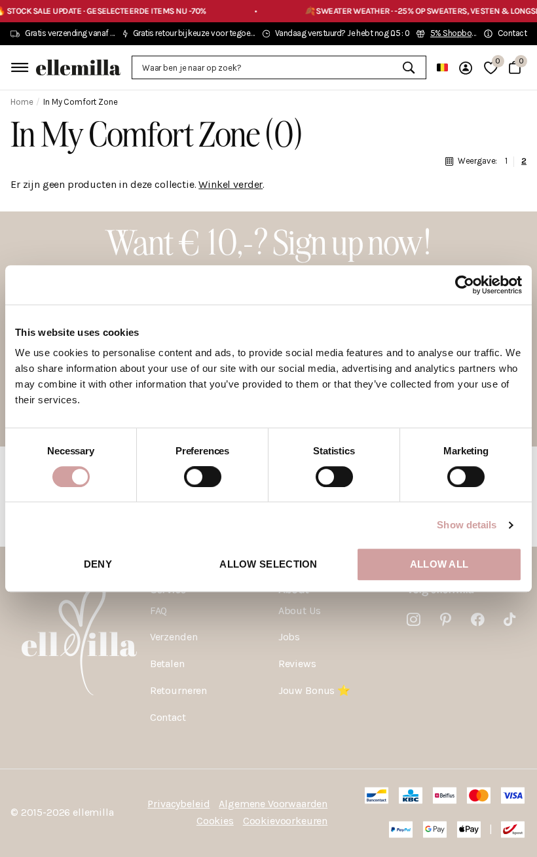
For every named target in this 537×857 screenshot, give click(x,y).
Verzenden (174, 636)
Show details (466, 524)
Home (21, 102)
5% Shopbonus (457, 33)
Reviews (297, 663)
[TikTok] (509, 620)
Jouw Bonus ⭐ (314, 690)
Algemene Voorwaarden (273, 803)
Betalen (167, 663)
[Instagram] (413, 620)
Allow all (439, 564)
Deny (98, 564)
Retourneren (178, 690)
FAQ (159, 610)
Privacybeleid (178, 803)
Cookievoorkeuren (285, 820)
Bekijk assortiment (18, 67)
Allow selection (268, 564)
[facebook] (478, 620)
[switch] (202, 476)
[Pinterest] (445, 620)
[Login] (465, 67)
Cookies (215, 820)
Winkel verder (230, 184)
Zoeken (408, 67)
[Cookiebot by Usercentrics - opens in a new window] (464, 285)
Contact (168, 717)
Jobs (289, 636)
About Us (299, 610)
